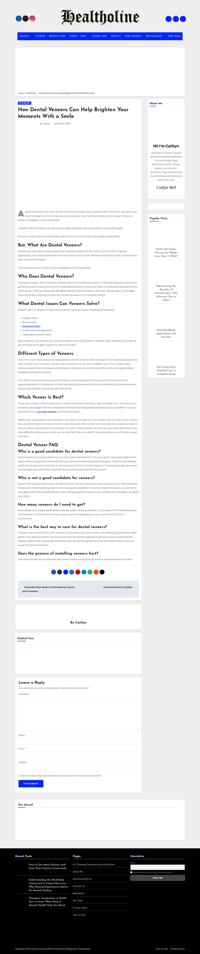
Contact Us (79, 886)
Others (67, 824)
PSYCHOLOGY (154, 36)
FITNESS (40, 36)
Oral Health (24, 103)
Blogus (70, 949)
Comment (24, 694)
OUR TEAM (174, 36)
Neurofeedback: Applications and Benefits (166, 333)
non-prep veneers (46, 411)
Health (25, 824)
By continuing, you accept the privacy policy (153, 872)
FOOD (73, 36)
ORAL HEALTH (133, 36)
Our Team (78, 900)
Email (22, 748)
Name (22, 735)
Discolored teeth (31, 326)
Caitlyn (46, 124)
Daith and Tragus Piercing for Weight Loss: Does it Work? (166, 253)
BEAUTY (116, 36)
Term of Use (79, 915)
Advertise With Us (82, 879)
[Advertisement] (100, 69)
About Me (78, 871)
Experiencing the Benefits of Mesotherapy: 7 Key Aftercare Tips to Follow (166, 293)
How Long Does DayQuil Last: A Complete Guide (166, 370)
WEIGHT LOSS (57, 36)
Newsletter (78, 893)
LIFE (84, 36)
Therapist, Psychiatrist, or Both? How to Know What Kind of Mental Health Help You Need (47, 902)
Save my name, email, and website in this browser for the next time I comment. (61, 775)
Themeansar (83, 949)
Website (23, 762)
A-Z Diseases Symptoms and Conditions (94, 864)
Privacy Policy (80, 907)
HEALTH (24, 36)
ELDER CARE (99, 36)
